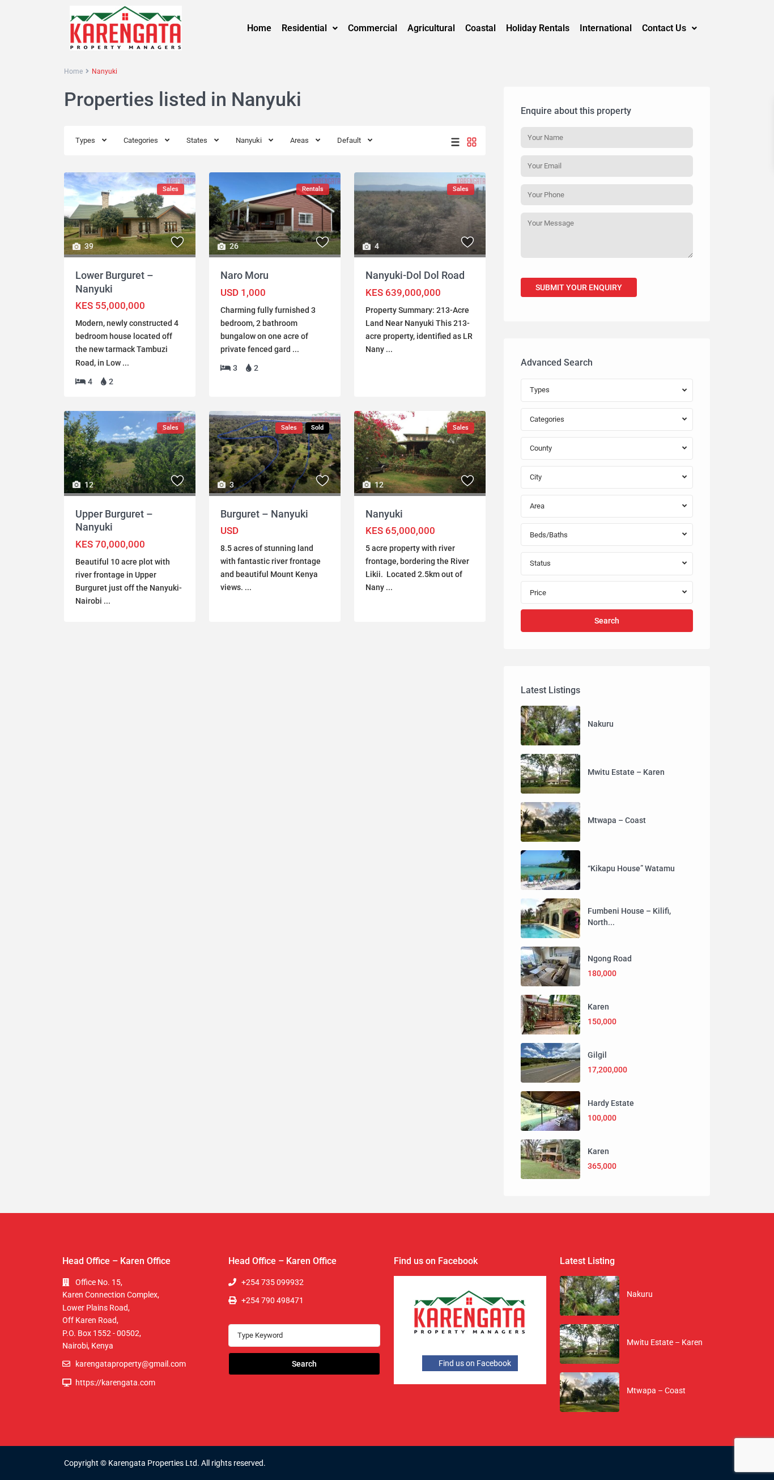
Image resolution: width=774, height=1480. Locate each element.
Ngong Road (610, 958)
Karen (598, 1006)
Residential (304, 28)
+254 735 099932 (272, 1282)
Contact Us (664, 28)
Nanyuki (249, 140)
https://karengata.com (115, 1382)
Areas (299, 140)
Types (85, 140)
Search (606, 620)
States (196, 140)
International (606, 28)
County (541, 448)
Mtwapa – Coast (617, 820)
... (125, 362)
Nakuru (601, 723)
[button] (310, 28)
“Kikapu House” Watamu (631, 868)
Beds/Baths (549, 535)
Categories (141, 140)
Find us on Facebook (474, 1363)
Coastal (480, 28)
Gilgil (597, 1054)
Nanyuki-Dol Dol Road (415, 275)
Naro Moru (244, 275)
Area (537, 506)
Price (538, 592)
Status (540, 563)
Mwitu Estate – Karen (626, 772)
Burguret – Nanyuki (264, 514)
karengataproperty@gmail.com (130, 1363)
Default (349, 140)
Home (259, 28)
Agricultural (431, 28)
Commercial (372, 28)
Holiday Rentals (537, 28)
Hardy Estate (611, 1103)
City (536, 477)
